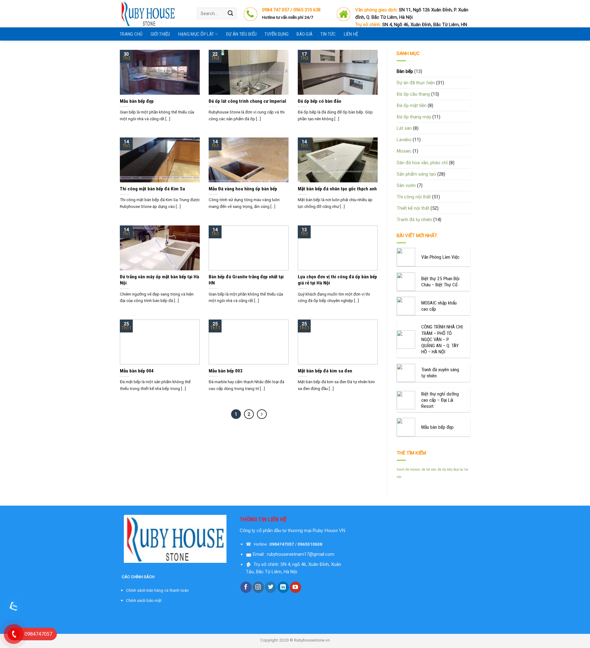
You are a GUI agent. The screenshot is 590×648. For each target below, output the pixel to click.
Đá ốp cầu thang (413, 94)
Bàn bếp (405, 71)
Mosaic (404, 151)
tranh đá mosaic (408, 469)
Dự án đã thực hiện (416, 82)
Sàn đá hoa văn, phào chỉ (422, 162)
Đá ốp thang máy (414, 117)
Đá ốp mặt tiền (412, 105)
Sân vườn (406, 185)
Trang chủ (131, 34)
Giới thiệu (160, 34)
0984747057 (281, 544)
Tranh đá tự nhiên (414, 219)
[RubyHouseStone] (154, 13)
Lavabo (404, 139)
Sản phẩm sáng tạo (416, 174)
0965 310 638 (307, 10)
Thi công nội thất (414, 197)
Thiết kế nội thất (413, 208)
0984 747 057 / (277, 10)
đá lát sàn (429, 469)
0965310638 (310, 544)
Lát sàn (404, 128)
